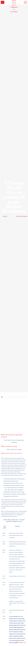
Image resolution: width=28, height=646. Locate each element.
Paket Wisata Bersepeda (21, 216)
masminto (5, 216)
